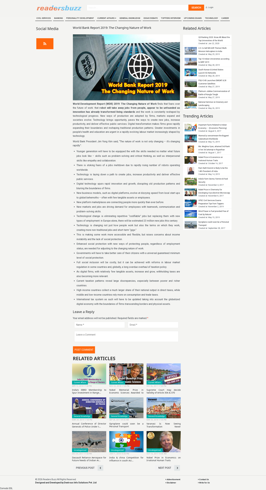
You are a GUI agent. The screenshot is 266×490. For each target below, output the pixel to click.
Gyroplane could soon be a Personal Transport (126, 425)
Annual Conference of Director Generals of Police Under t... (89, 425)
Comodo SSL (6, 488)
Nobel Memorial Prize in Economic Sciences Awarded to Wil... (126, 392)
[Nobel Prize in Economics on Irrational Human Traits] (191, 160)
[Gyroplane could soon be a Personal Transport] (191, 225)
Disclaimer (171, 483)
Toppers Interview (171, 18)
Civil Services (43, 18)
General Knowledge (129, 18)
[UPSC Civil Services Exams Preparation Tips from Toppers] (191, 203)
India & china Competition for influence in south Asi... (126, 459)
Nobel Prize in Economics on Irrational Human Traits (164, 459)
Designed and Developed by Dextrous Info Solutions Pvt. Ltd (66, 482)
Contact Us (204, 479)
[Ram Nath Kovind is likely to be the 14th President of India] (191, 171)
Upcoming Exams (193, 18)
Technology (211, 18)
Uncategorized (80, 450)
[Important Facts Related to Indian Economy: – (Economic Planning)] (191, 127)
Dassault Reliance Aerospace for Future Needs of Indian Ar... (89, 459)
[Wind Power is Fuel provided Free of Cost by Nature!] (191, 214)
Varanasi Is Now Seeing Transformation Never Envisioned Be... (164, 426)
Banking (58, 18)
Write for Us (204, 483)
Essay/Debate (151, 18)
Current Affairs (106, 18)
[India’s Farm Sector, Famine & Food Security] (191, 181)
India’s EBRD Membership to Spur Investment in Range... (89, 391)
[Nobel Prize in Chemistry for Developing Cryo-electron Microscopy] (191, 192)
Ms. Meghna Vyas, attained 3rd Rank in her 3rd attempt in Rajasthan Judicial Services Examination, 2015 (214, 149)
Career (225, 18)
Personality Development (80, 18)
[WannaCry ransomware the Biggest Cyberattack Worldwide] (191, 138)
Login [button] (210, 7)
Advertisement (173, 479)
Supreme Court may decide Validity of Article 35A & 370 (164, 391)
